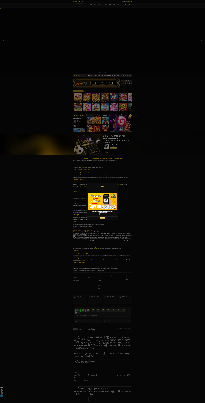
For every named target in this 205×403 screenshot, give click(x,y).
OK (102, 218)
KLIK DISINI (105, 212)
